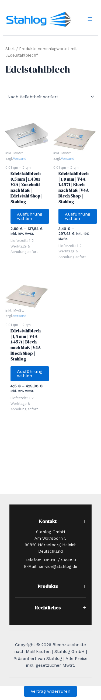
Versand (19, 159)
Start (10, 48)
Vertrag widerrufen (50, 691)
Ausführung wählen (29, 216)
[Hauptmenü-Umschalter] (90, 19)
